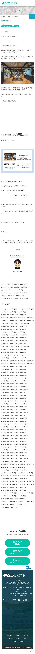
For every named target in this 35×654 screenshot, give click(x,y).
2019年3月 (13, 386)
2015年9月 (13, 427)
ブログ (16, 26)
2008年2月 (29, 501)
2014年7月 (3, 441)
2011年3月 (12, 475)
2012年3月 (3, 467)
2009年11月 (22, 487)
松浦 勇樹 (19, 271)
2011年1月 (29, 475)
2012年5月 (20, 464)
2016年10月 (4, 415)
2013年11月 (23, 447)
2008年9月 (22, 498)
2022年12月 (4, 346)
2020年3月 (13, 375)
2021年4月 (12, 363)
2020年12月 (13, 366)
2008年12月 (21, 496)
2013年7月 (3, 453)
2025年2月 (20, 320)
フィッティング (5, 284)
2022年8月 (12, 349)
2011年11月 (13, 470)
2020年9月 (13, 369)
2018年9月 (13, 392)
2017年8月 (22, 404)
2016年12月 (13, 412)
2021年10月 (23, 358)
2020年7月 (3, 372)
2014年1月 (3, 447)
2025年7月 (12, 317)
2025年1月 (29, 320)
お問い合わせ (32, 18)
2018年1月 (3, 401)
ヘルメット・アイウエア (19, 293)
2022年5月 (13, 352)
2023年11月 (14, 335)
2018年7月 (3, 395)
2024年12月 (4, 323)
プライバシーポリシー (18, 641)
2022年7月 (20, 349)
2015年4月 (3, 432)
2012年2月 (12, 467)
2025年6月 (20, 317)
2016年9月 (13, 415)
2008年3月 (20, 501)
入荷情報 (23, 287)
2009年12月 (13, 487)
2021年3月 (20, 363)
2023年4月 (22, 340)
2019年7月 (3, 384)
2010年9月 (3, 481)
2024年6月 (3, 329)
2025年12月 (21, 312)
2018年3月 (13, 398)
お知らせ (13, 298)
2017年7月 (3, 407)
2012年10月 (4, 461)
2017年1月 (3, 412)
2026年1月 (12, 312)
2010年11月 (13, 478)
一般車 (3, 296)
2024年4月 (22, 329)
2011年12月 (4, 470)
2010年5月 (3, 484)
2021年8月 (12, 361)
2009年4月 (20, 493)
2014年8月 (22, 438)
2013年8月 (22, 450)
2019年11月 (23, 378)
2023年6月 (3, 340)
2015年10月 (4, 427)
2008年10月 (13, 498)
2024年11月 (14, 323)
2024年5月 (13, 329)
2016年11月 (23, 412)
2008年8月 (3, 501)
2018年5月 (21, 395)
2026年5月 (20, 309)
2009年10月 (4, 490)
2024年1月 (21, 332)
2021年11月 (13, 358)
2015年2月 (22, 432)
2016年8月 (22, 415)
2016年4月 (3, 421)
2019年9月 (13, 381)
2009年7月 (21, 490)
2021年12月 (4, 358)
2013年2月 (22, 455)
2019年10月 (4, 381)
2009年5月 (12, 493)
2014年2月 (22, 444)
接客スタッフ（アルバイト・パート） (17, 561)
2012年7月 (3, 464)
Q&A (25, 638)
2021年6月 (29, 361)
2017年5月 (22, 407)
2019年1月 (3, 389)
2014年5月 (22, 441)
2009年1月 (12, 496)
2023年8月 (13, 338)
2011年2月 (20, 475)
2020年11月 (22, 366)
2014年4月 (3, 444)
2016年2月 (22, 421)
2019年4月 (3, 386)
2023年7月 (22, 338)
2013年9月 (13, 450)
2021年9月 (3, 361)
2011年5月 (29, 473)
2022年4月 (22, 352)
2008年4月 (12, 501)
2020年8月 (21, 369)
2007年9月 (13, 507)
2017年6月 (13, 407)
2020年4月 (3, 375)
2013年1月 (3, 458)
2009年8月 (13, 490)
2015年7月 (3, 430)
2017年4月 (3, 409)
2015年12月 (13, 424)
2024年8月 (13, 326)
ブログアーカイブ (15, 638)
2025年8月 (3, 317)
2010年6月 (29, 481)
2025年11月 (4, 315)
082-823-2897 (13, 584)
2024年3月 (3, 332)
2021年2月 (29, 363)
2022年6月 (3, 352)
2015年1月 (3, 435)
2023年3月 (3, 343)
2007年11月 (22, 504)
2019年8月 (22, 381)
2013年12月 (13, 447)
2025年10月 (13, 315)
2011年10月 (22, 470)
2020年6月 (12, 372)
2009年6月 (3, 493)
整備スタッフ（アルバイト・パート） (17, 552)
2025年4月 (3, 320)
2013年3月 (13, 455)
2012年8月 (22, 461)
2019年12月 (13, 378)
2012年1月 (20, 467)
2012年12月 (13, 458)
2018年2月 (22, 398)
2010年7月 (20, 481)
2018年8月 (22, 392)
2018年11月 (23, 389)
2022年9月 (3, 349)
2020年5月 (20, 372)
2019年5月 (22, 384)
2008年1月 (3, 504)
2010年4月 (12, 484)
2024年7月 (22, 326)
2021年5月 (3, 363)
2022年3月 (3, 355)
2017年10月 (4, 404)
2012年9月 (13, 461)
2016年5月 (22, 418)
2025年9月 (22, 315)
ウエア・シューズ (5, 293)
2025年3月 (12, 320)
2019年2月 (21, 386)
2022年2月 (13, 355)
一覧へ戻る (17, 249)
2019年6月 (13, 384)
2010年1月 (3, 487)
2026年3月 (29, 309)
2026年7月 (3, 309)
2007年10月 (4, 507)
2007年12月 (13, 504)
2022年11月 (14, 346)
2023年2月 (12, 343)
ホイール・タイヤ (17, 290)
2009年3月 (29, 493)
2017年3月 (13, 409)
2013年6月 (13, 453)
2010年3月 (20, 484)
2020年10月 (4, 369)
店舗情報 (9, 636)
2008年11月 (4, 498)
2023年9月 (3, 338)
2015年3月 (13, 432)
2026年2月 (3, 312)
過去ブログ (22, 298)
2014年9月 (13, 438)
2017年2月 (21, 409)
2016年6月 (13, 418)
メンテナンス (4, 298)
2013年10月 (4, 450)
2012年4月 (29, 464)
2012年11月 (23, 458)
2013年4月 (3, 455)
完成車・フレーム (5, 290)
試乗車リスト (23, 284)
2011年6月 (20, 473)
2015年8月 (22, 427)
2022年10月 (23, 346)
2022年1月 (22, 355)
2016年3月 (13, 421)
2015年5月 (22, 430)
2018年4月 (3, 398)
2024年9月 (3, 326)
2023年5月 (13, 340)
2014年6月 (13, 441)
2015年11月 (23, 424)
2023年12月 (4, 335)
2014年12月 (13, 435)
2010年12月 (4, 478)
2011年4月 (3, 475)
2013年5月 (22, 453)
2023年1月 (21, 343)
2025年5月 (29, 317)
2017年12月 (13, 401)
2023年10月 (23, 335)
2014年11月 (23, 435)
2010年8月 (12, 481)
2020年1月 (3, 378)
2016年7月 (3, 418)
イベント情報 (25, 636)
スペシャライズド (7, 26)
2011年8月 (12, 473)
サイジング (14, 284)
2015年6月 (13, 430)
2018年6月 (12, 395)
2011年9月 (3, 473)
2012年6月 (12, 464)
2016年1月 (3, 424)
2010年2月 (29, 484)
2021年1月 (3, 366)
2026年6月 (12, 309)
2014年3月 (13, 444)
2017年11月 (23, 401)
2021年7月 (20, 361)
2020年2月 (22, 375)
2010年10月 (22, 478)
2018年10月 (4, 392)
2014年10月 (4, 438)
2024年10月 (23, 323)
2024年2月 (12, 332)
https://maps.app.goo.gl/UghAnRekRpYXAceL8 (14, 186)
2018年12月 (13, 389)
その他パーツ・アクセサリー (15, 296)
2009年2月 (3, 496)
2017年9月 (13, 404)
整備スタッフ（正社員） (17, 543)
